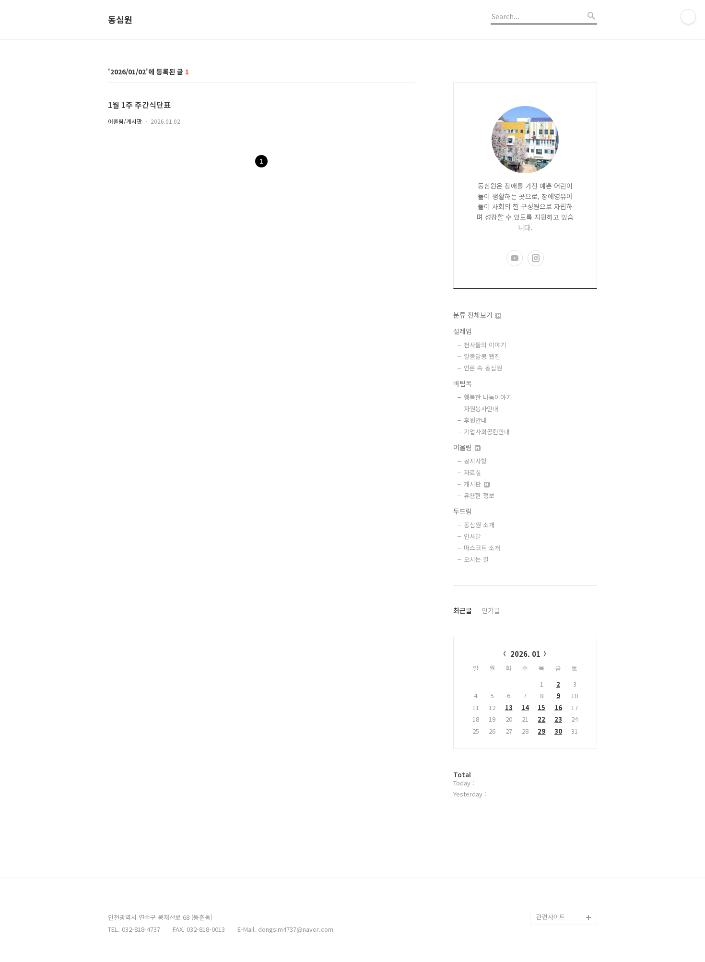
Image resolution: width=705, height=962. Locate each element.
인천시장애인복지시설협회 (565, 802)
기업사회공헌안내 (487, 431)
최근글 (462, 610)
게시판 (473, 483)
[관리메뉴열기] (688, 17)
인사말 (472, 536)
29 (541, 731)
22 (541, 719)
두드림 (462, 511)
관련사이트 (550, 916)
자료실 (472, 472)
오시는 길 (476, 559)
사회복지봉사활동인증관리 (565, 879)
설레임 (462, 331)
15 (541, 707)
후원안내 (475, 420)
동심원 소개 (479, 524)
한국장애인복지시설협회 (565, 771)
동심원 (120, 19)
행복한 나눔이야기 (488, 397)
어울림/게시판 (125, 121)
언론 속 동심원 (483, 367)
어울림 (463, 447)
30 (558, 731)
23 (558, 719)
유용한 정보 (479, 495)
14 (525, 707)
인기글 (491, 610)
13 (509, 707)
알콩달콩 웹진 (482, 356)
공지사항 (475, 460)
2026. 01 (525, 654)
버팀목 (462, 383)
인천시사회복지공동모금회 (565, 848)
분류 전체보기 (473, 315)
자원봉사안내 (481, 408)
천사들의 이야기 (485, 344)
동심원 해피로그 (558, 901)
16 (558, 707)
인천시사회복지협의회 (565, 825)
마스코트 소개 (482, 547)
